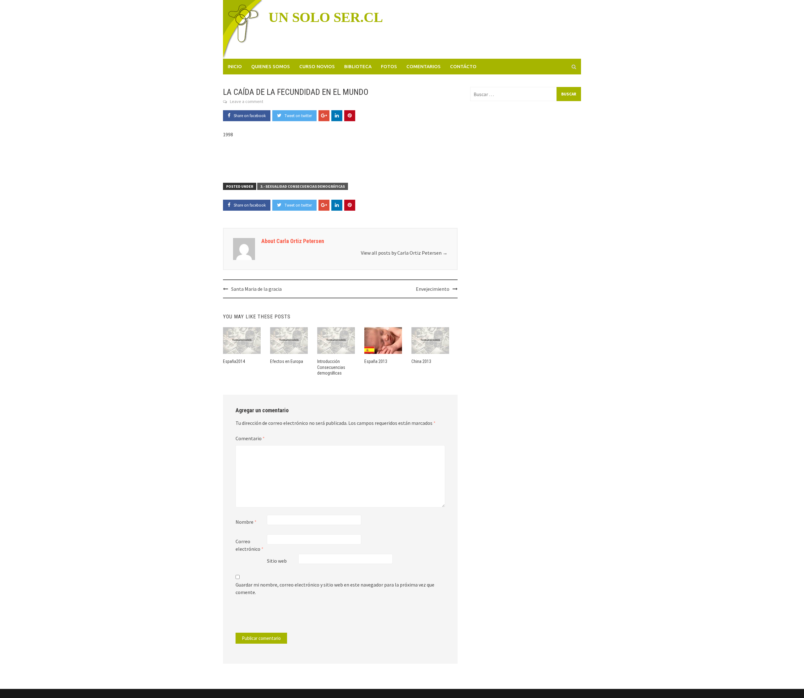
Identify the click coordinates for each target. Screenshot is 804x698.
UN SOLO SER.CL (326, 17)
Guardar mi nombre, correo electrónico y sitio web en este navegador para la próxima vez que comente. (335, 588)
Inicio (235, 66)
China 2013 (421, 361)
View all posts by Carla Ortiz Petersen (404, 253)
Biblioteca (358, 66)
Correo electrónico (249, 545)
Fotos (389, 66)
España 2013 (375, 361)
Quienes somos (270, 66)
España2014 (234, 361)
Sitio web (277, 561)
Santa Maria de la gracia (256, 289)
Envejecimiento (432, 289)
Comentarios (423, 66)
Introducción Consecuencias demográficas (331, 367)
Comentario (250, 438)
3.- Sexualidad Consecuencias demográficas (302, 186)
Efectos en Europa (286, 361)
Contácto (463, 66)
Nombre (246, 522)
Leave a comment (246, 101)
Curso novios (317, 66)
